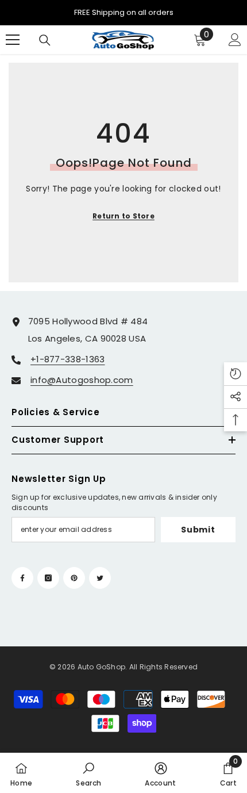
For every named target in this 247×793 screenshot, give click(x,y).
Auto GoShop (102, 667)
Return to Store (123, 216)
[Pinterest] (74, 578)
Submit (198, 529)
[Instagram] (48, 578)
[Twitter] (100, 578)
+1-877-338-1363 (67, 359)
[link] (88, 773)
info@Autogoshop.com (81, 380)
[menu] (13, 40)
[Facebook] (22, 578)
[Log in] (235, 39)
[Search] (45, 40)
